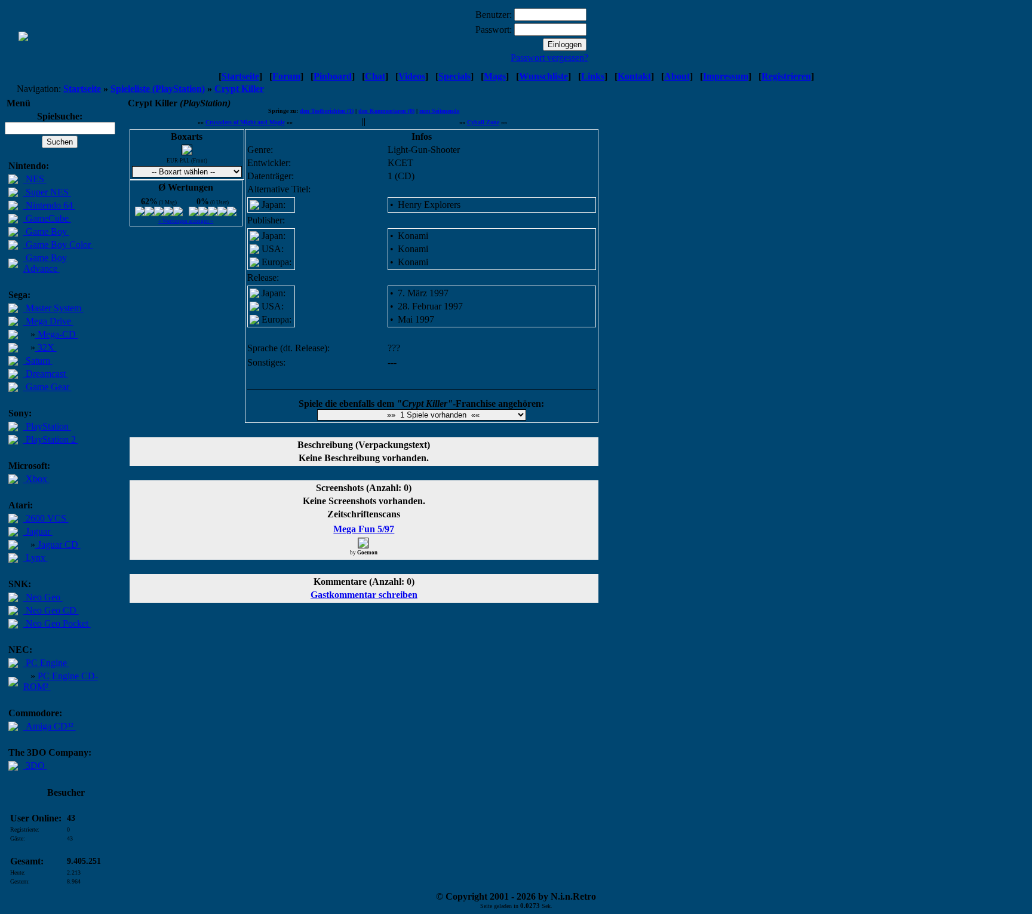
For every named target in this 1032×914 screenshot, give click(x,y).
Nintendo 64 (49, 205)
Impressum (725, 76)
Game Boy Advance (45, 263)
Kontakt (634, 76)
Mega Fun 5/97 (363, 529)
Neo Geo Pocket (57, 623)
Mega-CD (56, 334)
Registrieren (786, 76)
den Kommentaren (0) (386, 111)
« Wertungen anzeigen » (185, 221)
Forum (286, 76)
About (677, 76)
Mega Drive (48, 321)
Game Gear (47, 387)
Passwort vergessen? (549, 58)
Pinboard (333, 76)
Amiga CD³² (49, 726)
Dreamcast (45, 374)
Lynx (35, 558)
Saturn (38, 360)
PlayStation (47, 426)
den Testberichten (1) (327, 111)
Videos (411, 76)
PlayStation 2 (50, 439)
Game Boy (46, 231)
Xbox (36, 479)
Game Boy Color (58, 245)
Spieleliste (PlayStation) (157, 89)
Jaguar (38, 531)
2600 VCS (46, 518)
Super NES (47, 192)
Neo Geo (43, 597)
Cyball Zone (483, 122)
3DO (35, 765)
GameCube (47, 218)
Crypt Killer (239, 89)
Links (592, 76)
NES (35, 179)
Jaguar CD (58, 544)
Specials (454, 76)
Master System (53, 308)
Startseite (240, 76)
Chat (375, 76)
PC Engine (46, 663)
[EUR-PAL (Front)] (187, 152)
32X (46, 347)
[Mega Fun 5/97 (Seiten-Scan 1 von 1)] (364, 543)
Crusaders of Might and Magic (245, 122)
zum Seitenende (439, 111)
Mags (495, 76)
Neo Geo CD (51, 610)
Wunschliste (543, 76)
